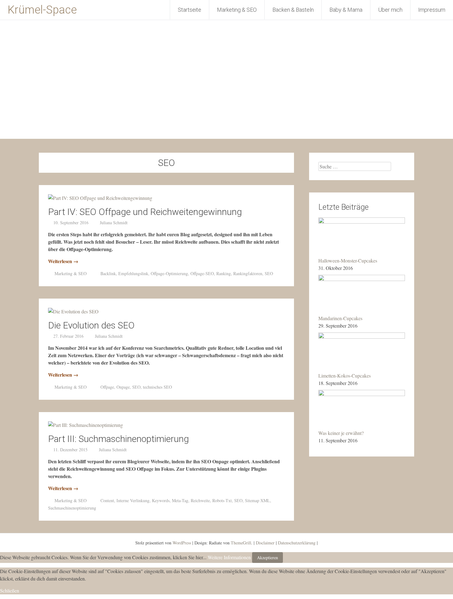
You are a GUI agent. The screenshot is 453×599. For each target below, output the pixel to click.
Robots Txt (222, 500)
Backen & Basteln (293, 9)
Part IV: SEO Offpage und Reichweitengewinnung (145, 211)
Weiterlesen (63, 261)
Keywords (160, 500)
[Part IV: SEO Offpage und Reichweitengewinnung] (100, 198)
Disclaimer (265, 543)
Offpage (107, 387)
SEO (269, 273)
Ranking (223, 273)
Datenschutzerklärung (297, 543)
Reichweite (200, 500)
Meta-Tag (180, 500)
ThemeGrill (241, 543)
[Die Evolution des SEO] (73, 311)
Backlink (108, 273)
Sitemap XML (257, 500)
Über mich (390, 9)
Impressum (431, 9)
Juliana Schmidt (114, 222)
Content (107, 500)
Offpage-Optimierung (169, 273)
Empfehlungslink (133, 273)
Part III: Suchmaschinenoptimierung (118, 438)
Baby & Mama (345, 9)
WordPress (182, 543)
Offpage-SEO (202, 273)
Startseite (189, 9)
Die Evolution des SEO (91, 325)
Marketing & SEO (237, 9)
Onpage (123, 387)
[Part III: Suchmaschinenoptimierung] (85, 425)
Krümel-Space (42, 9)
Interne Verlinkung (132, 500)
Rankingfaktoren (247, 273)
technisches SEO (157, 387)
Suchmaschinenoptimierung (72, 508)
